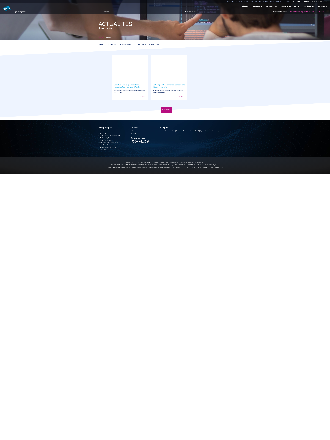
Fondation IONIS (218, 167)
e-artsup (160, 167)
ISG (112, 165)
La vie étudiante (140, 44)
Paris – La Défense (182, 131)
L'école (101, 44)
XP (176, 165)
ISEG (160, 165)
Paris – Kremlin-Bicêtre (167, 131)
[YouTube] (316, 1)
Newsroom (103, 131)
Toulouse (223, 131)
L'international (125, 44)
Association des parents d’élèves (110, 135)
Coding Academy (142, 167)
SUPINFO (178, 167)
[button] (245, 6)
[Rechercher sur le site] (294, 2)
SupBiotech (216, 165)
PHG (183, 167)
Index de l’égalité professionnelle (110, 147)
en (308, 1)
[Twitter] (314, 1)
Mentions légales (105, 138)
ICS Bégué (171, 165)
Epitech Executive (131, 167)
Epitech (109, 167)
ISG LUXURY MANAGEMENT (122, 165)
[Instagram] (323, 1)
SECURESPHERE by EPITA (193, 167)
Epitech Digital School (119, 167)
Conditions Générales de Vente (109, 142)
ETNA (172, 167)
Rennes (207, 131)
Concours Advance (207, 167)
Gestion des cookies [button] (106, 140)
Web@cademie (152, 167)
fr (305, 1)
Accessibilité (103, 149)
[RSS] (321, 1)
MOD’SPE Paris (182, 165)
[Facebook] (312, 1)
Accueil (100, 37)
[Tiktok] (326, 1)
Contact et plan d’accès (139, 131)
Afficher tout (154, 44)
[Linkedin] (318, 1)
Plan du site (103, 133)
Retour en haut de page (321, 433)
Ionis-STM (167, 167)
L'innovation (111, 44)
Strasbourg (215, 131)
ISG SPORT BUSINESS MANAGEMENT (142, 165)
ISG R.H (156, 165)
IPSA (210, 165)
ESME (206, 165)
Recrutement (104, 145)
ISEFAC (165, 165)
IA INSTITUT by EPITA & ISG (195, 165)
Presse (134, 133)
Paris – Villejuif (194, 131)
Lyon (202, 131)
